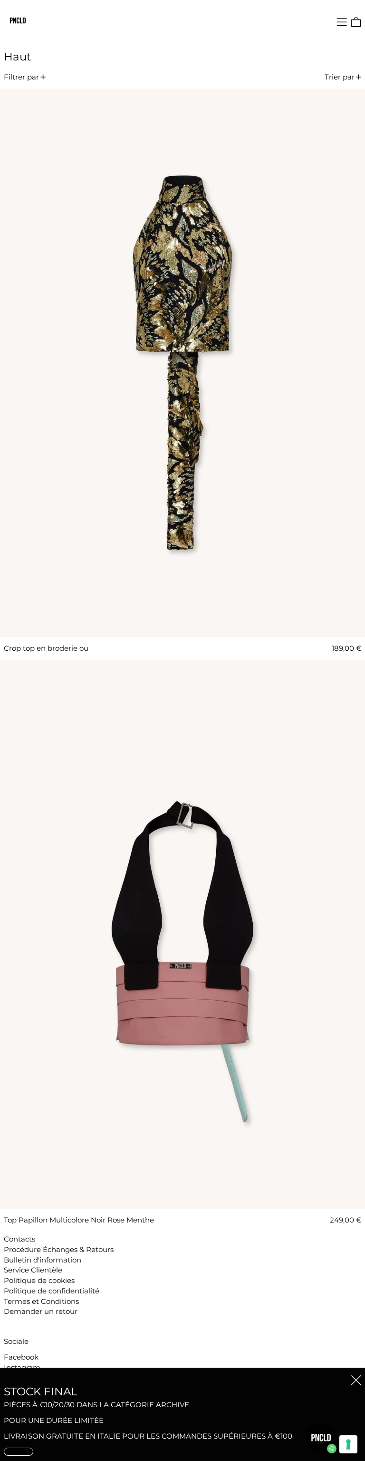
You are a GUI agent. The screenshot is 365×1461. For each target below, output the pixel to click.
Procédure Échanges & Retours (59, 1249)
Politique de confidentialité (51, 1290)
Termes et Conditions (41, 1301)
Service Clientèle (33, 1269)
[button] (356, 22)
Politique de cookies (39, 1280)
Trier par (340, 76)
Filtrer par (21, 76)
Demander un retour (40, 1311)
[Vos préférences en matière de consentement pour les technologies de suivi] (348, 1444)
